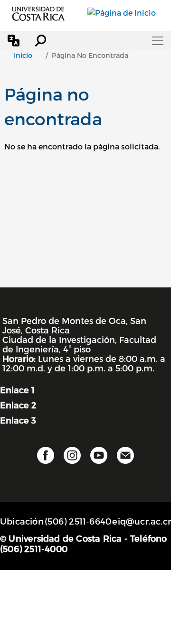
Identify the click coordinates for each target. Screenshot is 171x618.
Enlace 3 (18, 420)
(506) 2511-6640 (78, 521)
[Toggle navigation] (157, 40)
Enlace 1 (17, 390)
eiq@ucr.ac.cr (141, 521)
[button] (13, 40)
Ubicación (22, 521)
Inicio (23, 55)
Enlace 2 (18, 405)
